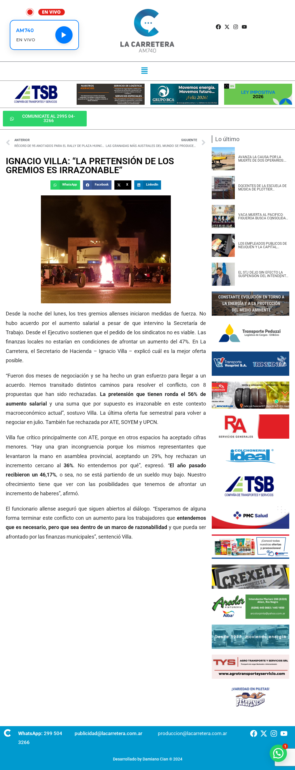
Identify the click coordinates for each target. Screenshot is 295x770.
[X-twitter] (226, 27)
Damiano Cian (155, 759)
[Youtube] (244, 27)
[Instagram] (235, 27)
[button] (144, 71)
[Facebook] (218, 27)
